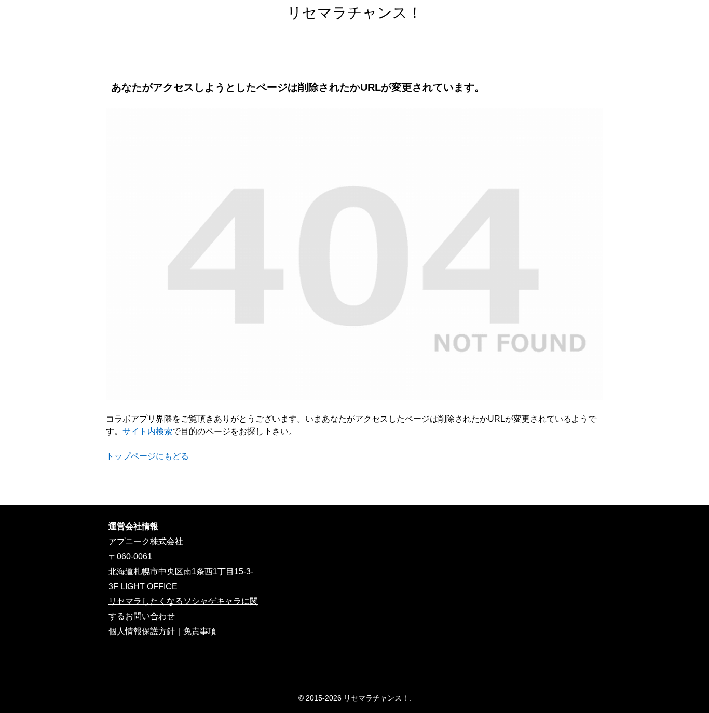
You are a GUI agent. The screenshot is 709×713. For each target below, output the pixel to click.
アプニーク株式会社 (145, 541)
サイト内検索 (147, 431)
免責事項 (199, 631)
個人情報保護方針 (141, 631)
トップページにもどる (147, 456)
